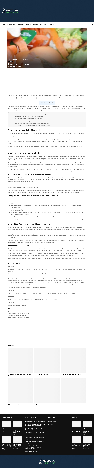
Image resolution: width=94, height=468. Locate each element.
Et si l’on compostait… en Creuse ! (41, 374)
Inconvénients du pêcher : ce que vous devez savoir (71, 404)
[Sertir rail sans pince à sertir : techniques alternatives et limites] (87, 424)
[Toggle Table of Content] (52, 103)
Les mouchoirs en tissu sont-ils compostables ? (19, 317)
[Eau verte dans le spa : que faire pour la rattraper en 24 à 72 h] (6, 439)
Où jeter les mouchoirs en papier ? (16, 311)
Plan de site (50, 424)
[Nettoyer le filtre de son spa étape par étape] (6, 424)
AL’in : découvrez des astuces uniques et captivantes (19, 404)
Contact (52, 24)
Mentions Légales (52, 421)
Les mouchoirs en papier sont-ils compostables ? (19, 313)
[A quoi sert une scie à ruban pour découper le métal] (76, 424)
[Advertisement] (68, 11)
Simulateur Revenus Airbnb (31, 451)
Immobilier (21, 24)
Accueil (3, 24)
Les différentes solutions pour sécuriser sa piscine (87, 445)
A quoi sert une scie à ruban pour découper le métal (76, 430)
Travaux (28, 24)
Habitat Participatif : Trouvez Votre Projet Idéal (35, 421)
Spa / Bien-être (11, 24)
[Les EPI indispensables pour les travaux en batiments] (76, 439)
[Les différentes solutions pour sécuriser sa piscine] (87, 439)
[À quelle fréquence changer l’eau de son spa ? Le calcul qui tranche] (17, 424)
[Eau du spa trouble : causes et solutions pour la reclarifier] (17, 439)
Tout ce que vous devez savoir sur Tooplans (34, 432)
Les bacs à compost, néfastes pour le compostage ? (71, 374)
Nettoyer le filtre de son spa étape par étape (6, 430)
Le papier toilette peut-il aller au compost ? (17, 318)
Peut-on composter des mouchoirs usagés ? (18, 315)
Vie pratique (43, 24)
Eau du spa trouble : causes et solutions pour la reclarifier (17, 445)
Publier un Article (52, 423)
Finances (35, 24)
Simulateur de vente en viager (31, 434)
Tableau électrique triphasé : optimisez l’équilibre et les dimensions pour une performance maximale (33, 447)
